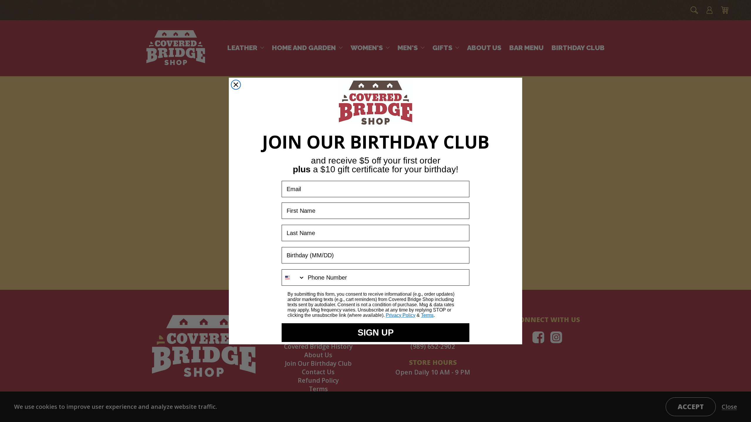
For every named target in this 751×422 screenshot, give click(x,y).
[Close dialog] (236, 84)
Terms (427, 315)
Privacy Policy (400, 315)
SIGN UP (376, 332)
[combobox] (293, 277)
